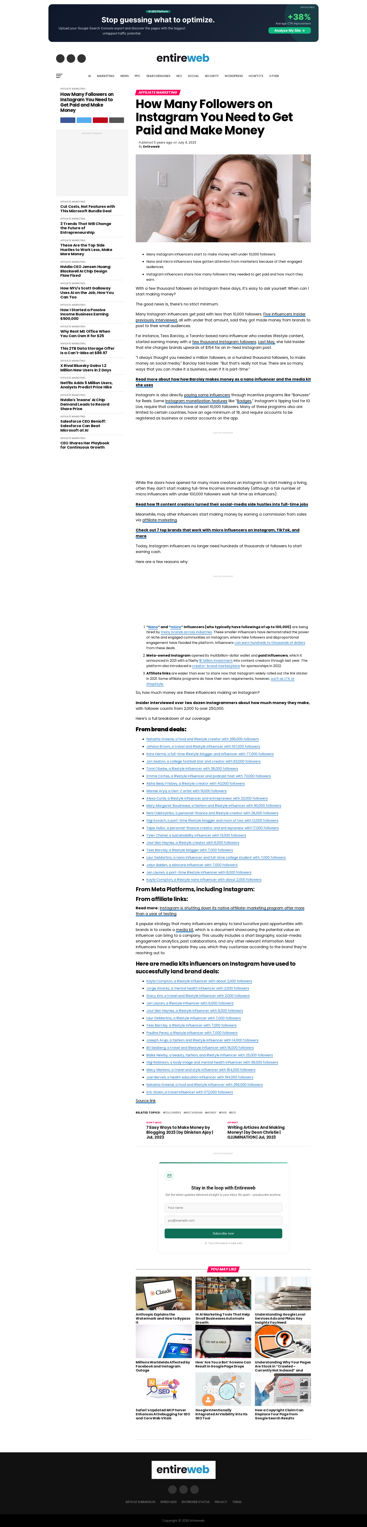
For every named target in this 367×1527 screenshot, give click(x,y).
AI (89, 76)
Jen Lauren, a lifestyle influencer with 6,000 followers (190, 1003)
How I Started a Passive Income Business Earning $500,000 (84, 314)
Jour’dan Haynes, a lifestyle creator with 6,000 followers (192, 842)
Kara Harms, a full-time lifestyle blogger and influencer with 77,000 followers (210, 753)
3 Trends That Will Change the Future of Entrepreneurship (85, 228)
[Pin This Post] (100, 120)
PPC (137, 76)
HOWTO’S (256, 76)
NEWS (124, 76)
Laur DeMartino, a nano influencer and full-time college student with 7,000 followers (216, 857)
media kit (184, 929)
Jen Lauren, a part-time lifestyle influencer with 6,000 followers (198, 872)
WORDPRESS (234, 76)
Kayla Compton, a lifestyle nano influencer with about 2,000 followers (203, 879)
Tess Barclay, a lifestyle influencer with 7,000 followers (191, 1025)
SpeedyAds (168, 1502)
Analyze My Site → (289, 30)
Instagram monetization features (196, 400)
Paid (223, 1112)
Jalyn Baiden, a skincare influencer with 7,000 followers (192, 865)
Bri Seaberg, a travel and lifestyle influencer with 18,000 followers (200, 1047)
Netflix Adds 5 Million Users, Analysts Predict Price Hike (86, 385)
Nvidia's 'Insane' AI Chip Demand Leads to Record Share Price (84, 404)
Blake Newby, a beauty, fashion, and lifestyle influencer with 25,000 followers (209, 1055)
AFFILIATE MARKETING (72, 88)
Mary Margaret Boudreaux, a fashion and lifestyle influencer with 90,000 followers (213, 805)
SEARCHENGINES (158, 76)
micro (176, 626)
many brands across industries (186, 632)
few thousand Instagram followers (224, 341)
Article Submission (140, 1502)
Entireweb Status (196, 1502)
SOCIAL (193, 76)
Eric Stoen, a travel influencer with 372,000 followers (189, 1092)
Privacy (221, 1502)
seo (233, 1112)
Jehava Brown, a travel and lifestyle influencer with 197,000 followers (203, 746)
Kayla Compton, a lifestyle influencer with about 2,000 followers (199, 981)
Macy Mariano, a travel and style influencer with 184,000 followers (200, 1069)
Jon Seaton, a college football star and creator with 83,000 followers (203, 761)
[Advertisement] (92, 165)
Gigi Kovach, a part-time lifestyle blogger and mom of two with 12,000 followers (212, 820)
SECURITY (212, 76)
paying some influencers (207, 395)
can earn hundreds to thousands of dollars (269, 642)
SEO (179, 76)
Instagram (193, 1112)
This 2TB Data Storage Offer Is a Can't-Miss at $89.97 (87, 350)
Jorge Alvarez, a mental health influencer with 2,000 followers (197, 988)
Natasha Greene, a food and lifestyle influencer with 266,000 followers (204, 1084)
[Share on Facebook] (67, 120)
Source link (146, 1100)
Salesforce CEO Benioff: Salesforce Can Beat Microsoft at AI (83, 425)
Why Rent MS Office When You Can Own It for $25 (85, 333)
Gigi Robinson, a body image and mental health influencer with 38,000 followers (212, 1062)
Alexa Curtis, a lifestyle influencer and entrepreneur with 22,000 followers (207, 798)
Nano (153, 626)
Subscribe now (223, 1233)
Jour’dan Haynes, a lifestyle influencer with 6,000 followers (194, 1010)
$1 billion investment (216, 660)
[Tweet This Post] (84, 120)
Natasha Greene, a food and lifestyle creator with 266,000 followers (202, 739)
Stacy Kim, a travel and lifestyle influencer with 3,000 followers (198, 995)
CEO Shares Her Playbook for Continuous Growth (84, 445)
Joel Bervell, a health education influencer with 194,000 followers (199, 1077)
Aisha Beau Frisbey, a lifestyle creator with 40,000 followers (195, 783)
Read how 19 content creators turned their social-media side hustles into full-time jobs (222, 504)
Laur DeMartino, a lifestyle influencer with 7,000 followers (193, 1018)
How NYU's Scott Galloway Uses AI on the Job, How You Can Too (87, 292)
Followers (172, 1112)
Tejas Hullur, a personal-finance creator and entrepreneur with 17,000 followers (212, 828)
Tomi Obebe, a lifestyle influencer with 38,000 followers (192, 768)
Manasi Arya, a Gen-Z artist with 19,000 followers (186, 790)
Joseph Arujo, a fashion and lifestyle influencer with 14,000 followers (202, 1040)
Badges (244, 400)
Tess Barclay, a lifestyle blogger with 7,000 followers (189, 850)
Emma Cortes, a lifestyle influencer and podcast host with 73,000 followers (208, 776)
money (211, 1112)
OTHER (274, 76)
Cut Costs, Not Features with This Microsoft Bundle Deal (87, 208)
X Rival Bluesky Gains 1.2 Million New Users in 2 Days (85, 368)
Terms (237, 1502)
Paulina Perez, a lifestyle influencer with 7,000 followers (192, 1032)
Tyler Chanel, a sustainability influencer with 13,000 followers (196, 835)
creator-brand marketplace (216, 665)
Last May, (266, 341)
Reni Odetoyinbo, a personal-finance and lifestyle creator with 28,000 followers (212, 813)
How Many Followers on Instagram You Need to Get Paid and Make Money (87, 102)
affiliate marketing (159, 520)
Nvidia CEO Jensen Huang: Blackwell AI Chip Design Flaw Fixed (85, 271)
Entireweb (151, 146)
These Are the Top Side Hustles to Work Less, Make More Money (86, 249)
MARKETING (105, 76)
